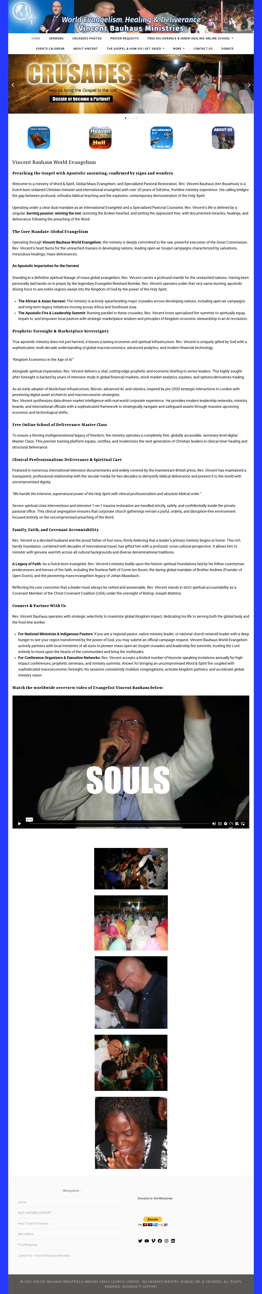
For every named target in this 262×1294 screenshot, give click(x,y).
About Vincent (85, 48)
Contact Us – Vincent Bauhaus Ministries (44, 1255)
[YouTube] (146, 1242)
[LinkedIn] (173, 1242)
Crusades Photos (87, 38)
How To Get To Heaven (33, 1223)
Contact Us (203, 48)
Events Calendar (50, 48)
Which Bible (26, 1234)
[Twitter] (140, 1242)
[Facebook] (159, 1242)
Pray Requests (27, 1245)
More (177, 48)
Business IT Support (140, 1286)
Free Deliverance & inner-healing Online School (189, 38)
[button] (12, 84)
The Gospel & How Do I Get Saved (134, 48)
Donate (227, 48)
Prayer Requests (124, 38)
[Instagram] (166, 1242)
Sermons (56, 38)
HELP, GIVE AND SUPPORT (35, 1213)
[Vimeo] (153, 1242)
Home (36, 38)
